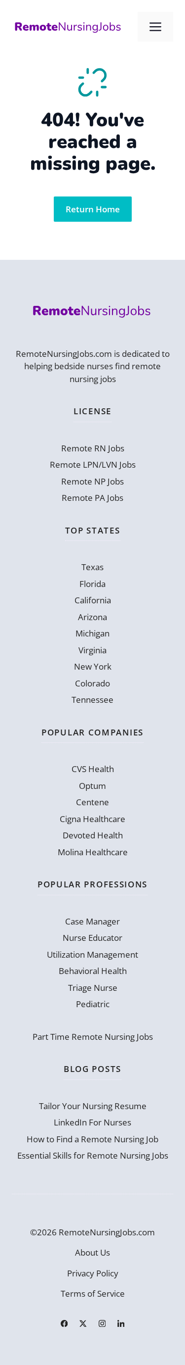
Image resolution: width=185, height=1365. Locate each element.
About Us (92, 1252)
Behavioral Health (93, 970)
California (92, 600)
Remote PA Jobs (92, 497)
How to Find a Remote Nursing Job (92, 1139)
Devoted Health (93, 835)
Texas (92, 567)
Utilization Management (92, 954)
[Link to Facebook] (64, 1323)
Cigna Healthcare (92, 819)
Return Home (93, 209)
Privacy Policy (92, 1273)
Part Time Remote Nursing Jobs (93, 1036)
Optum (92, 785)
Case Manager (92, 921)
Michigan (92, 633)
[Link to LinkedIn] (120, 1323)
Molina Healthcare (93, 852)
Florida (92, 583)
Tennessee (92, 699)
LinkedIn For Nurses (92, 1122)
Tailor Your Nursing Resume (93, 1106)
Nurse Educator (92, 937)
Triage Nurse (92, 987)
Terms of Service (93, 1293)
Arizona (92, 617)
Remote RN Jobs (92, 448)
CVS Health (93, 769)
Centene (92, 802)
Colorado (92, 683)
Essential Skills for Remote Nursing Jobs (92, 1155)
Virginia (92, 650)
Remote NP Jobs (92, 481)
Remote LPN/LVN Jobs (93, 464)
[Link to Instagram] (102, 1323)
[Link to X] (82, 1323)
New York (92, 666)
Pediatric (93, 1004)
